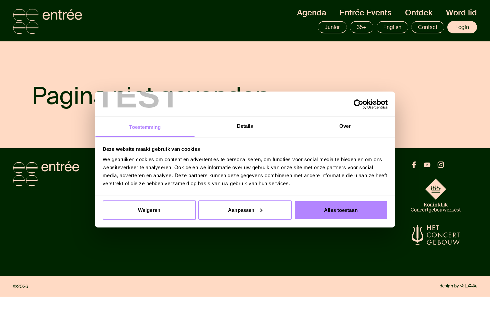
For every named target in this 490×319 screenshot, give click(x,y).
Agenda (311, 12)
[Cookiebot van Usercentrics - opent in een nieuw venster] (358, 104)
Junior (332, 27)
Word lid (461, 12)
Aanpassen (241, 210)
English (392, 27)
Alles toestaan (340, 210)
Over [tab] (345, 126)
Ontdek (419, 12)
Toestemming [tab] (145, 127)
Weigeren (149, 210)
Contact (427, 27)
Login (462, 27)
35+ (362, 27)
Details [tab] (245, 126)
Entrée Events (366, 12)
